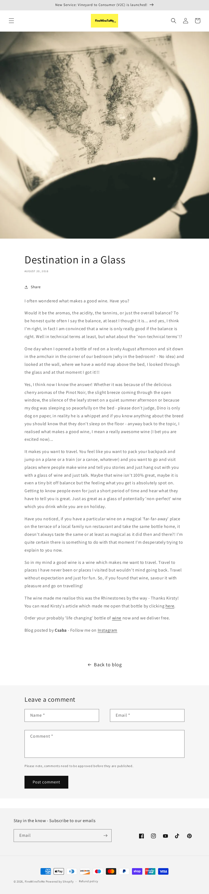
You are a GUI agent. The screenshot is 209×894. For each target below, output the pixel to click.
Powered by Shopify (60, 881)
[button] (11, 21)
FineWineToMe (35, 881)
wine (116, 618)
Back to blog (108, 664)
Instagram (107, 630)
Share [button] (36, 286)
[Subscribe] (105, 835)
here (169, 606)
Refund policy (88, 881)
